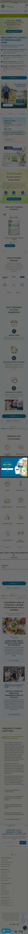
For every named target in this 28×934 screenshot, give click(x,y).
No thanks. (7, 471)
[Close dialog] (26, 458)
